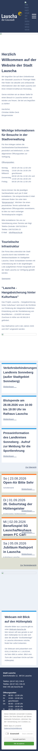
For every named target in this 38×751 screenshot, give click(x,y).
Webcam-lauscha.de (17, 629)
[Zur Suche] (27, 16)
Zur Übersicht (30, 467)
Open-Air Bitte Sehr (18, 482)
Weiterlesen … (10, 386)
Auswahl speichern (19, 739)
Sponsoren (6, 279)
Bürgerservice (7, 202)
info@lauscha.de (15, 232)
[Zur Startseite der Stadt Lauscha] (13, 16)
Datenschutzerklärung (13, 728)
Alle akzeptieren (19, 743)
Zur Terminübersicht (28, 565)
